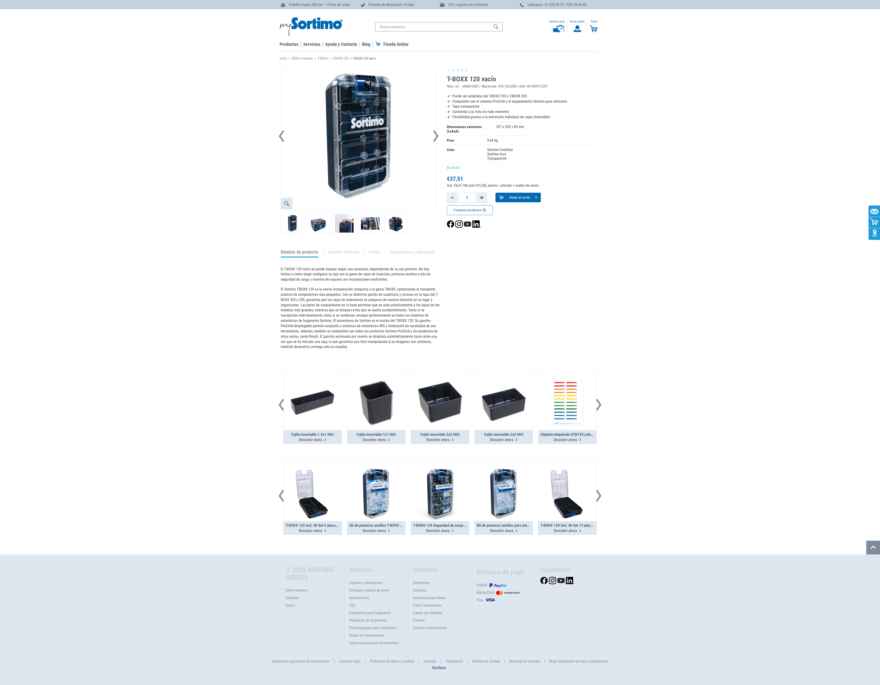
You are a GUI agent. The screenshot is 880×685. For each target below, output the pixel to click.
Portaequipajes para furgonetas (372, 628)
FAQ (352, 605)
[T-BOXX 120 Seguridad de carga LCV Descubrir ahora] (440, 480)
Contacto (419, 590)
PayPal (482, 585)
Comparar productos (467, 210)
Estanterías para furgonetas (369, 613)
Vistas (374, 252)
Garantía (430, 661)
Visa (480, 600)
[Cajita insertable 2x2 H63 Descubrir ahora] (440, 389)
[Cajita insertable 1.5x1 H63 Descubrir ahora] (312, 389)
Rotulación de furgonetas (368, 620)
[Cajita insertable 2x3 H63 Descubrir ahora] (504, 389)
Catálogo (292, 598)
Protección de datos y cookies (392, 661)
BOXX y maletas (302, 58)
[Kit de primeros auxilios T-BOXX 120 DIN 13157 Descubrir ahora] (376, 480)
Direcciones (421, 583)
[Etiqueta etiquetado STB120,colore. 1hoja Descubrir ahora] (567, 389)
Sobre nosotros (296, 590)
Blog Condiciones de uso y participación (578, 661)
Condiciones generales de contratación (301, 661)
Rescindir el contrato (524, 661)
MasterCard (485, 592)
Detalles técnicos (343, 252)
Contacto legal (349, 661)
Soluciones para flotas (429, 598)
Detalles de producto (299, 253)
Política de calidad (486, 661)
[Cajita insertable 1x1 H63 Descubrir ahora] (376, 389)
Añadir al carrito (519, 197)
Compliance (454, 661)
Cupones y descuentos (365, 583)
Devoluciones (359, 598)
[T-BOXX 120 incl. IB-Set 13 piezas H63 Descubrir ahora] (567, 480)
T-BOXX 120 (340, 58)
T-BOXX (323, 58)
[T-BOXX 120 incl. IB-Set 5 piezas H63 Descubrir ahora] (312, 480)
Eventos (419, 620)
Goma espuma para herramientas (374, 643)
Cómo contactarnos (427, 605)
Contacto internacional (430, 628)
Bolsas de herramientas (366, 635)
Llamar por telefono (427, 613)
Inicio (283, 58)
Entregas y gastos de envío (369, 590)
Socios (290, 605)
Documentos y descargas (412, 252)
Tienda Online (396, 44)
